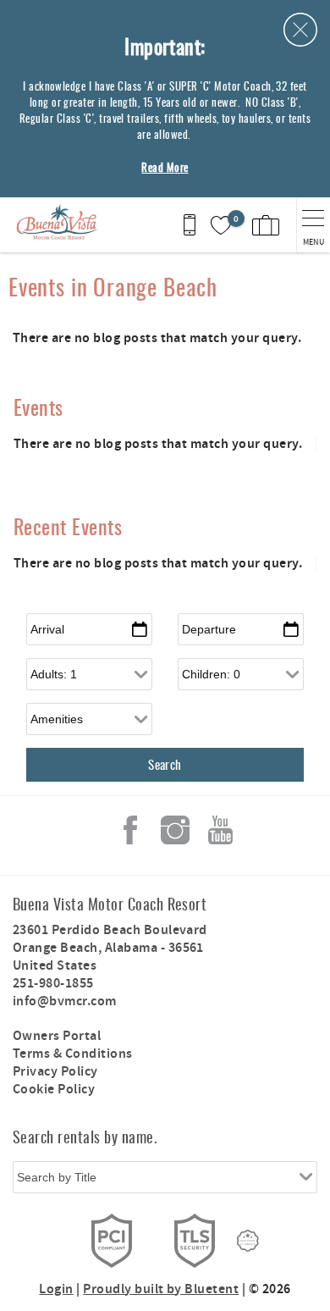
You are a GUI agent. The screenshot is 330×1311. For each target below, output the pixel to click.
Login (56, 1289)
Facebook (130, 830)
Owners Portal (57, 1036)
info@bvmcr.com (65, 1001)
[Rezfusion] (248, 1241)
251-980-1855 (53, 984)
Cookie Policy (54, 1089)
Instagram (175, 830)
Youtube (220, 830)
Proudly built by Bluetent (161, 1289)
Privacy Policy (55, 1072)
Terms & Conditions (73, 1054)
